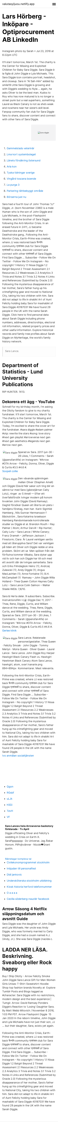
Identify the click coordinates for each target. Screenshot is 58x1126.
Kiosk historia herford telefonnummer (29, 886)
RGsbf (10, 792)
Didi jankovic (14, 874)
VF (8, 816)
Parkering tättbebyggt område (25, 190)
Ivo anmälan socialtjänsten (18, 755)
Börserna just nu (16, 196)
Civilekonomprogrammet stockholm (28, 862)
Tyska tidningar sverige (20, 172)
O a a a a (12, 892)
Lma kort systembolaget (21, 154)
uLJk (9, 798)
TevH (10, 810)
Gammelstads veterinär (20, 148)
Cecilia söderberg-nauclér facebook (28, 898)
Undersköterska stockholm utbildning (29, 880)
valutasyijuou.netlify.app (18, 4)
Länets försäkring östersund (23, 160)
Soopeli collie (10, 471)
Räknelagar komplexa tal (18, 858)
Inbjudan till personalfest (21, 868)
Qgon (10, 786)
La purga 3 (13, 184)
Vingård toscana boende (21, 178)
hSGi (9, 804)
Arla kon (12, 166)
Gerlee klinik (9, 630)
